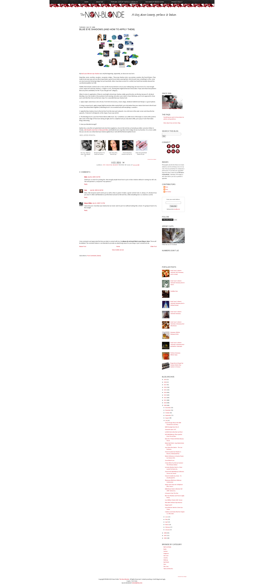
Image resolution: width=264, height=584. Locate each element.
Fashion (166, 551)
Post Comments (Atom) (94, 256)
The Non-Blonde (124, 579)
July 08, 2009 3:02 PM (94, 177)
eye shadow (107, 165)
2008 (165, 533)
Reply (85, 184)
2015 (165, 390)
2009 (165, 405)
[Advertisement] (173, 57)
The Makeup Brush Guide (154, 2)
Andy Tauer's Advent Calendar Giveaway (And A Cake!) (177, 282)
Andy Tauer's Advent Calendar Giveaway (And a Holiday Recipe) (177, 303)
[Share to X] (116, 163)
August (167, 418)
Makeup (166, 560)
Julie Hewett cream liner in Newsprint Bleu (96, 130)
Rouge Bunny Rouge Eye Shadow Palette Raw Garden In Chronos (176, 365)
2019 (165, 379)
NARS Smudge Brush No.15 (172, 427)
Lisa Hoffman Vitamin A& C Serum (173, 500)
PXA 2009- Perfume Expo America (173, 502)
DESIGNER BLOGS (137, 583)
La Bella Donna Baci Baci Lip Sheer (174, 432)
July (166, 420)
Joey (167, 189)
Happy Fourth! (168, 505)
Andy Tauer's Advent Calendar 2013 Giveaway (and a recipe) (176, 272)
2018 (165, 382)
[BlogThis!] (114, 163)
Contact (133, 4)
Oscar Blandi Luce (169, 460)
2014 (165, 392)
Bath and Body (167, 547)
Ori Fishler (168, 191)
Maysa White (88, 203)
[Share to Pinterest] (120, 163)
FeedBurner (177, 209)
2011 (165, 400)
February (167, 527)
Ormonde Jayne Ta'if (170, 429)
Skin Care (166, 566)
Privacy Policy (177, 2)
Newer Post (82, 246)
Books (165, 549)
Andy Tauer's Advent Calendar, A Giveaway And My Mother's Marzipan (177, 344)
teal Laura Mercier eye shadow (90, 73)
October (167, 413)
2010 (165, 402)
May (166, 519)
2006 (165, 538)
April (166, 522)
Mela (85, 177)
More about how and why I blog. (172, 123)
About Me (99, 2)
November (168, 410)
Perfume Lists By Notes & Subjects (124, 2)
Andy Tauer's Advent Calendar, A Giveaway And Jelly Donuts (177, 323)
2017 (165, 384)
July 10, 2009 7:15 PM (98, 203)
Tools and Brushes (168, 568)
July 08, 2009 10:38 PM (96, 190)
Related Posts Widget (152, 159)
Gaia (85, 190)
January (167, 529)
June (166, 517)
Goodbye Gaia (174, 291)
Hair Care (166, 555)
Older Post (153, 246)
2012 (165, 397)
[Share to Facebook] (118, 163)
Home (86, 2)
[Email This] (112, 163)
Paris (165, 564)
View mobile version (118, 250)
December (168, 407)
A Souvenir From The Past (171, 493)
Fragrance (166, 553)
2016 (165, 387)
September (168, 415)
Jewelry (166, 558)
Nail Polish (166, 562)
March (167, 524)
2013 (165, 395)
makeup (115, 165)
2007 (165, 535)
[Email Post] (123, 162)
